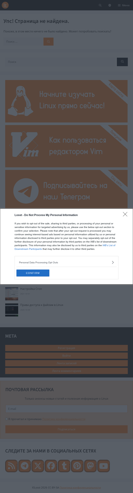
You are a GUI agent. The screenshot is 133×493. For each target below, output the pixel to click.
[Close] (126, 215)
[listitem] (66, 262)
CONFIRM (33, 273)
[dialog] (66, 246)
